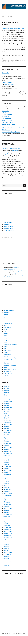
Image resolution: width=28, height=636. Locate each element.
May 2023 (6, 460)
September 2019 (8, 537)
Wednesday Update (9, 230)
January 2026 (7, 399)
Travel (5, 367)
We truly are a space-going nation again (13, 28)
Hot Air (4, 112)
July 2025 (6, 411)
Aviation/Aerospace (9, 310)
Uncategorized (7, 371)
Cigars (5, 318)
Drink (5, 325)
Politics (5, 352)
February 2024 (7, 443)
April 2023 (6, 462)
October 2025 (7, 405)
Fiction (5, 329)
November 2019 (8, 533)
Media (5, 342)
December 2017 (8, 552)
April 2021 (6, 501)
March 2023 (7, 464)
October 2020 (7, 512)
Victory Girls (5, 116)
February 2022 (7, 489)
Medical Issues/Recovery (10, 344)
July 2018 (6, 550)
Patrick (5, 269)
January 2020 (7, 529)
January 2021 (7, 506)
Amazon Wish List (9, 84)
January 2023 (7, 468)
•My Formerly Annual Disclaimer (11, 148)
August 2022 (7, 478)
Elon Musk (17, 60)
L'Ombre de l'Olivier (7, 122)
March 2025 (7, 419)
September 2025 (8, 407)
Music (5, 348)
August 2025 (7, 409)
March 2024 (7, 441)
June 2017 (6, 556)
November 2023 (8, 449)
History (6, 335)
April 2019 (6, 546)
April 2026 (6, 394)
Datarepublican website (8, 124)
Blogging (6, 314)
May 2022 (6, 483)
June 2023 (6, 459)
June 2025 (6, 413)
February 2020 (7, 527)
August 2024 (7, 432)
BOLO (5, 316)
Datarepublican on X (7, 126)
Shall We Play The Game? (10, 360)
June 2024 (6, 436)
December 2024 (8, 424)
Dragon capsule (10, 60)
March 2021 (7, 502)
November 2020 (8, 510)
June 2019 (6, 542)
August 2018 (7, 548)
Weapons (6, 375)
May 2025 (6, 415)
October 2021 (7, 497)
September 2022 (8, 476)
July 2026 (6, 388)
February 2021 (7, 504)
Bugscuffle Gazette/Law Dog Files (11, 131)
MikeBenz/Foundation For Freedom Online (13, 128)
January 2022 (7, 491)
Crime (5, 320)
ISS (24, 60)
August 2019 (7, 539)
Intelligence (7, 339)
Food (5, 331)
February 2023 (7, 466)
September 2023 (8, 453)
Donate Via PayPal (7, 82)
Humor (5, 337)
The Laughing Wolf (6, 633)
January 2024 (7, 445)
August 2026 (7, 386)
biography (6, 154)
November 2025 (8, 403)
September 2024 (8, 430)
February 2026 (7, 398)
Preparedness (7, 354)
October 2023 (7, 451)
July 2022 (6, 480)
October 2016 (7, 562)
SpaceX (11, 61)
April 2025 (6, 417)
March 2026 (7, 396)
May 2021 (6, 499)
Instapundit (5, 110)
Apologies (6, 224)
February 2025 (7, 420)
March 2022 (7, 487)
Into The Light (7, 341)
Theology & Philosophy (10, 365)
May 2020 (6, 522)
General (6, 333)
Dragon (5, 60)
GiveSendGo (5, 73)
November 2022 (8, 472)
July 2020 (6, 518)
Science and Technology (10, 358)
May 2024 (6, 438)
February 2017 (7, 560)
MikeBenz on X (6, 130)
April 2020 (6, 523)
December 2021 (8, 493)
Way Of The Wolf (8, 373)
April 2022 (6, 485)
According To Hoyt (7, 120)
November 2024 (8, 426)
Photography (7, 350)
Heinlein (21, 60)
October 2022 (7, 474)
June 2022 (6, 481)
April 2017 (6, 558)
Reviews (6, 356)
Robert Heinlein (5, 61)
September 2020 (8, 514)
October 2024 (7, 428)
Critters (6, 321)
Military (6, 346)
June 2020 (6, 520)
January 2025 (7, 422)
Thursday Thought (9, 228)
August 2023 (7, 455)
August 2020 (7, 516)
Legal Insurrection (7, 114)
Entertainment (8, 327)
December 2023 (8, 447)
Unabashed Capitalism (10, 369)
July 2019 (6, 541)
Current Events (8, 323)
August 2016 (7, 565)
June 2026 (6, 390)
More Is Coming (8, 222)
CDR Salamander (6, 118)
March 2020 (7, 525)
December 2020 (8, 508)
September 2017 (8, 554)
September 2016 (8, 563)
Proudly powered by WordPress (18, 633)
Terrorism (6, 363)
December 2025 (8, 401)
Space (24, 58)
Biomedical (7, 312)
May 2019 (6, 544)
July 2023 (6, 457)
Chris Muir (15, 150)
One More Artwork (9, 226)
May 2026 (6, 392)
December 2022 (8, 470)
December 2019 (8, 531)
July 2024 (6, 434)
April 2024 (6, 439)
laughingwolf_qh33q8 (9, 58)
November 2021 (8, 495)
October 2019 (7, 535)
